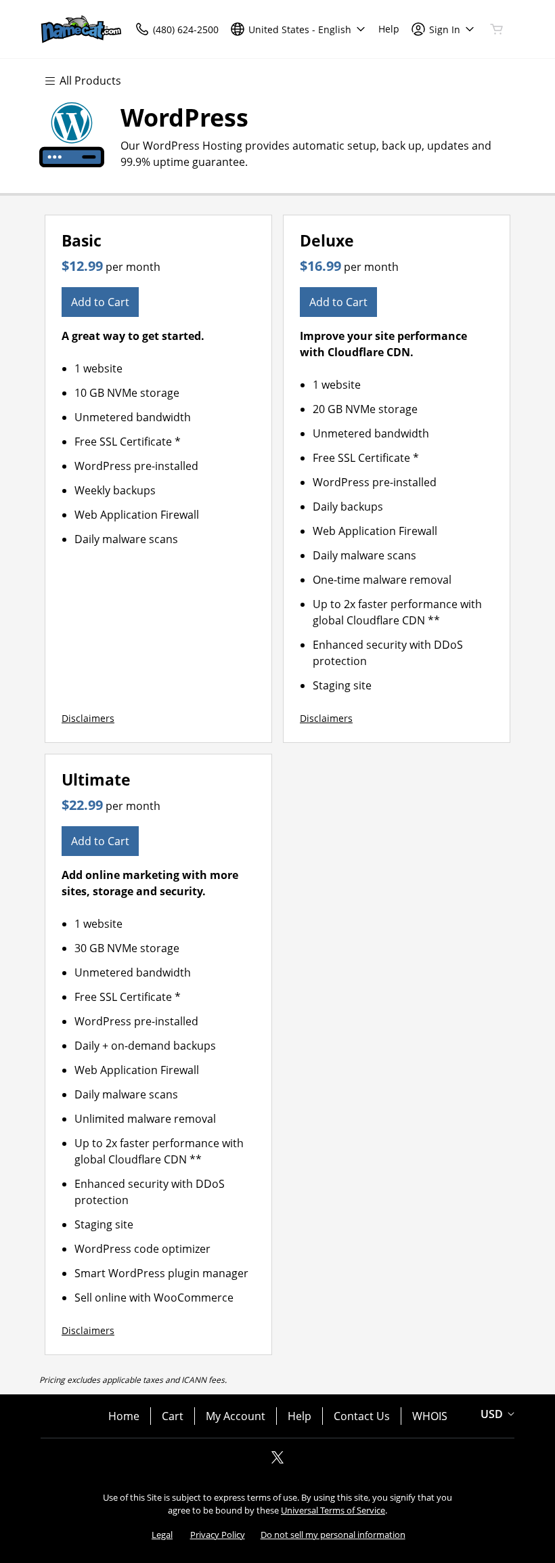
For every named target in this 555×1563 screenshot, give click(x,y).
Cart (172, 1416)
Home (123, 1416)
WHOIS (429, 1416)
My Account (235, 1416)
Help (299, 1416)
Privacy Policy (217, 1534)
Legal (162, 1534)
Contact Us (362, 1416)
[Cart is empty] (497, 29)
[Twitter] (277, 1461)
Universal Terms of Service (333, 1510)
